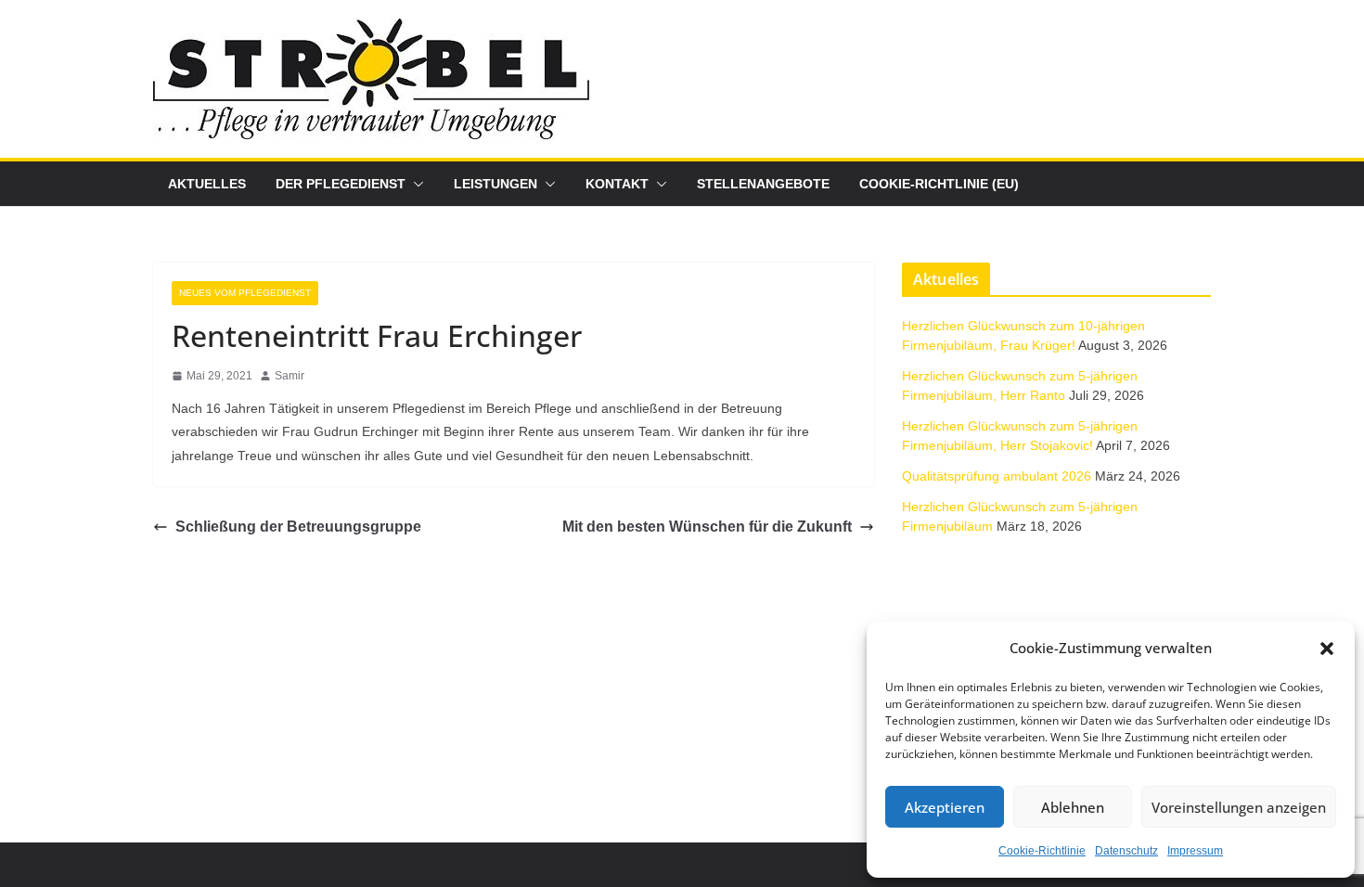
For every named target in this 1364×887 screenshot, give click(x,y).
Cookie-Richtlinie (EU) (939, 183)
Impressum (1195, 850)
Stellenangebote (763, 183)
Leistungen (495, 183)
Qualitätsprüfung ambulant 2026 (996, 476)
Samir (289, 375)
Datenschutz (1126, 850)
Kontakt (617, 183)
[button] (1327, 648)
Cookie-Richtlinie (1042, 850)
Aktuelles (207, 183)
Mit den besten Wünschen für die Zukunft (707, 526)
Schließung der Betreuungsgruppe (298, 526)
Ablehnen (1072, 807)
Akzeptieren (944, 807)
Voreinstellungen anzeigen (1239, 807)
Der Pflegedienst (340, 183)
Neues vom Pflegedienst (245, 293)
